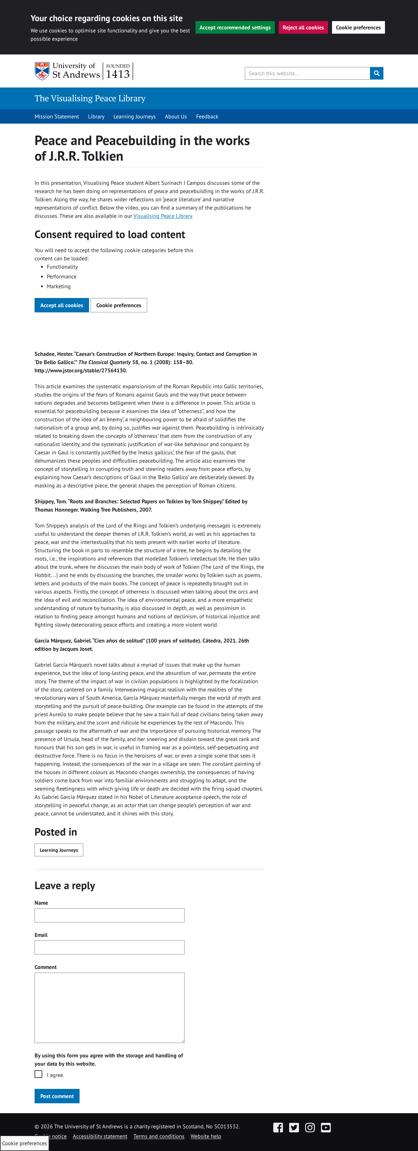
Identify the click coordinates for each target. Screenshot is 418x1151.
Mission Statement (57, 116)
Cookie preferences (358, 27)
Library (96, 116)
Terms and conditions (159, 1136)
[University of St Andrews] (84, 71)
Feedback (207, 116)
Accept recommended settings (235, 27)
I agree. (55, 1074)
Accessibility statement (100, 1136)
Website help (206, 1136)
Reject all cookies (303, 27)
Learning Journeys (135, 116)
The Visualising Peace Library (90, 98)
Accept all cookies (61, 305)
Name (41, 902)
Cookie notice (51, 1136)
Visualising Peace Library (162, 215)
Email (41, 934)
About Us (176, 116)
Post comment (57, 1096)
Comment (46, 966)
